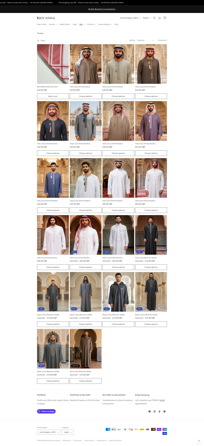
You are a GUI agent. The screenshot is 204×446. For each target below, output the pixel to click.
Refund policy (67, 440)
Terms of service (89, 440)
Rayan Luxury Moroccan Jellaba (113, 315)
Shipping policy (101, 440)
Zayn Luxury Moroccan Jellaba (146, 258)
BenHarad (45, 440)
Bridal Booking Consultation (101, 9)
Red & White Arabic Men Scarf (47, 87)
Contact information (115, 440)
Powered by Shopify (54, 440)
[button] (53, 24)
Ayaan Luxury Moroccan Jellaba (48, 315)
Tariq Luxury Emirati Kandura (112, 87)
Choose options (85, 96)
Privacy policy (77, 440)
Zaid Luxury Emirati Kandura (112, 201)
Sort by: (132, 40)
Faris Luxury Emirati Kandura (80, 87)
